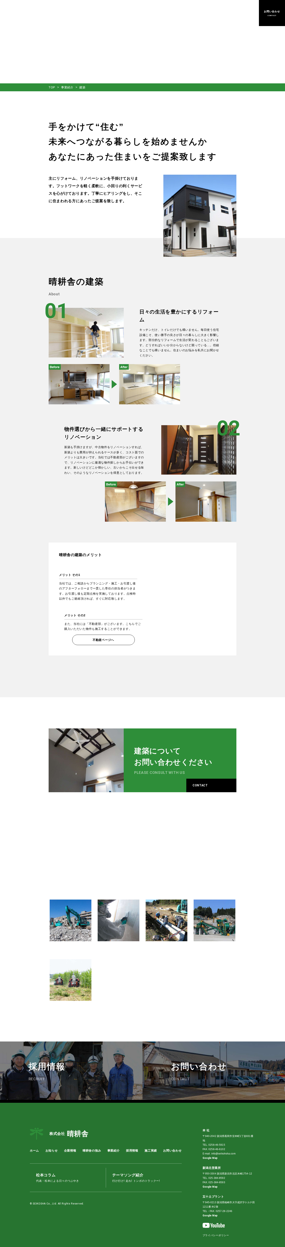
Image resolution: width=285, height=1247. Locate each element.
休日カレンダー (239, 13)
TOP (52, 87)
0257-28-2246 (224, 1211)
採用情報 (186, 13)
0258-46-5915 (216, 1144)
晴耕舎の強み (134, 13)
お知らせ (98, 13)
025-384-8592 (216, 1178)
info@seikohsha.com (223, 1153)
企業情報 (115, 13)
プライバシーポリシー (216, 1235)
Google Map (210, 1158)
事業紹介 (154, 13)
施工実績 (170, 13)
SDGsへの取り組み (210, 13)
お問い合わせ (172, 1150)
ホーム (83, 13)
